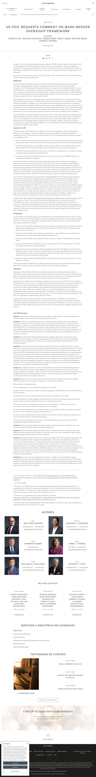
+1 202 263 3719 (83, 526)
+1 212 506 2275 (81, 547)
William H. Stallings (32, 38)
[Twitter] (52, 59)
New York (71, 547)
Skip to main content (7, 1)
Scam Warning (62, 751)
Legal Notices (39, 751)
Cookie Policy (21, 759)
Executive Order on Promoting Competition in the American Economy (55, 198)
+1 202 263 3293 (83, 567)
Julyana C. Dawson (48, 41)
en (93, 14)
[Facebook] (49, 58)
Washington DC (27, 526)
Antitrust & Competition (21, 634)
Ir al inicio (48, 739)
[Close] (27, 743)
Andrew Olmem (49, 38)
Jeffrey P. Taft (15, 38)
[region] (15, 758)
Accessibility (40, 755)
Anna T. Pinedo (64, 38)
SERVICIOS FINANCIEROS (21, 647)
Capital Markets (19, 637)
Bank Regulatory (19, 643)
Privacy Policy (50, 751)
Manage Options (15, 771)
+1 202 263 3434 (39, 526)
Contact (49, 755)
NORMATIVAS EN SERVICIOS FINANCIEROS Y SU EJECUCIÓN (31, 640)
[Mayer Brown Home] (48, 3)
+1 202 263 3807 (39, 567)
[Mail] (46, 58)
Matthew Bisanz (79, 38)
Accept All (15, 763)
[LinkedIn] (43, 58)
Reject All (15, 767)
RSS (55, 755)
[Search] (93, 3)
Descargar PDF (48, 45)
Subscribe (48, 724)
